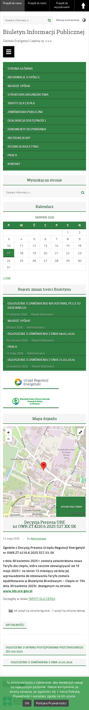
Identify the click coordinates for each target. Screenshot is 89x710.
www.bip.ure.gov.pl (17, 590)
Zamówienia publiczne (25, 112)
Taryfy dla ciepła (21, 103)
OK (27, 703)
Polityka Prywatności (51, 703)
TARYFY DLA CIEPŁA (41, 598)
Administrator (38, 538)
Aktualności (15, 625)
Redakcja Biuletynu (23, 146)
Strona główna (20, 68)
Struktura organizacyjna (28, 94)
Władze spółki (19, 86)
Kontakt (14, 164)
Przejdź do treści (37, 3)
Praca (12, 155)
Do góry (83, 5)
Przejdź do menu (12, 3)
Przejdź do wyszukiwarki (62, 5)
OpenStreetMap (71, 507)
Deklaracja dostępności (27, 120)
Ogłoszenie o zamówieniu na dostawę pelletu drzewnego (44, 305)
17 (8, 253)
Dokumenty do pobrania (27, 129)
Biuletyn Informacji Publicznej (43, 32)
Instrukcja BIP (19, 138)
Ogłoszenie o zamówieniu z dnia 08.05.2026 (41, 334)
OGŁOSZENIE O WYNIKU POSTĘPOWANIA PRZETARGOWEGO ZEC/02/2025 (44, 649)
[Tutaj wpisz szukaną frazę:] (23, 20)
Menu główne (8, 51)
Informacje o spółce (24, 77)
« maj (6, 277)
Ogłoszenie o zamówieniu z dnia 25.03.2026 (41, 360)
